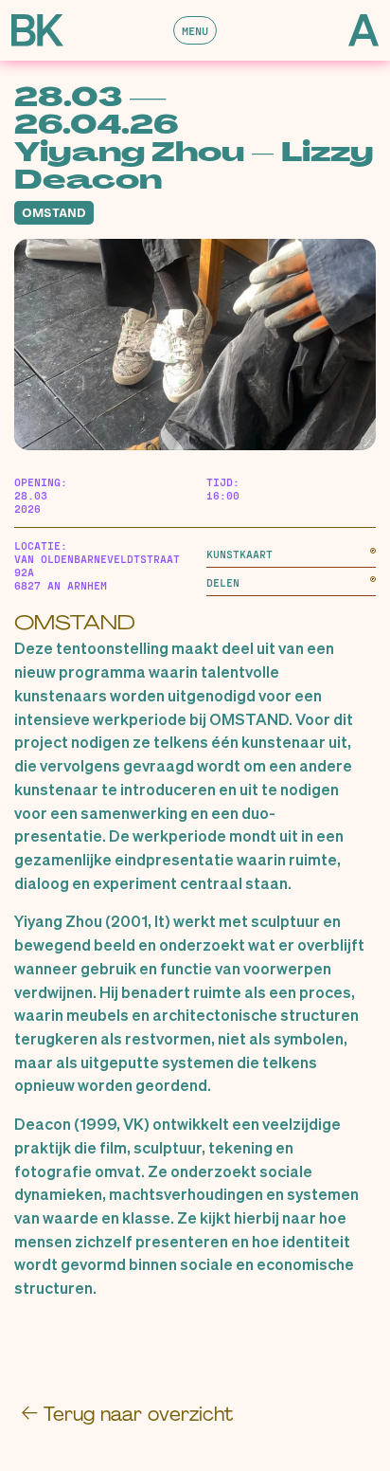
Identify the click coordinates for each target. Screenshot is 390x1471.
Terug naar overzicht (127, 1413)
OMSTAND (74, 622)
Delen (222, 582)
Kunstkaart (239, 553)
